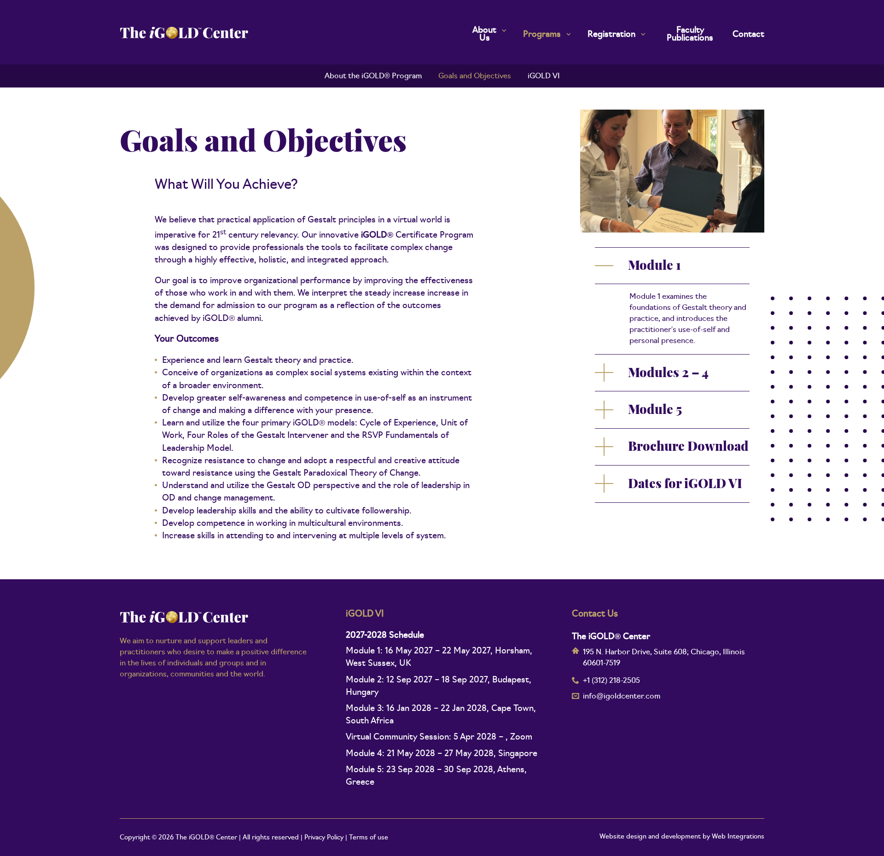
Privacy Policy (323, 837)
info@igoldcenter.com (621, 696)
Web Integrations (738, 836)
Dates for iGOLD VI (685, 485)
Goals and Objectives (474, 76)
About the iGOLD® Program (373, 76)
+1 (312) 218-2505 (611, 681)
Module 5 (655, 411)
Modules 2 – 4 (668, 374)
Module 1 (654, 267)
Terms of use (368, 837)
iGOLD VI (544, 76)
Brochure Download (688, 448)
